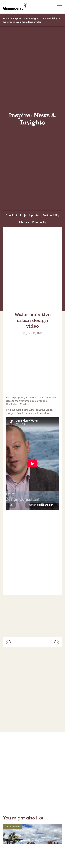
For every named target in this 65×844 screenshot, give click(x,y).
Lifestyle (24, 222)
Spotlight (11, 215)
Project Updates (30, 215)
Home (6, 18)
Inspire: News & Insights (26, 18)
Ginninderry (16, 6)
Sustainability (50, 18)
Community (39, 222)
